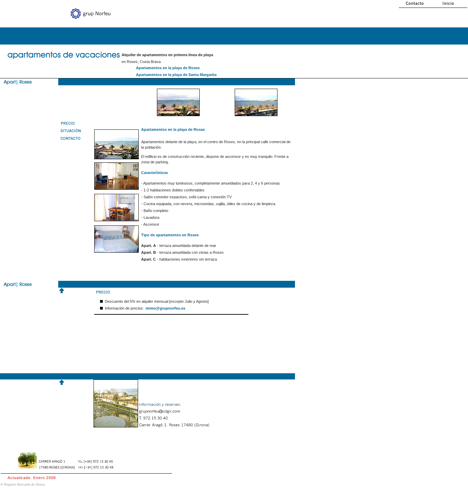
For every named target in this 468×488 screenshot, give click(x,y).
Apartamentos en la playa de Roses (168, 68)
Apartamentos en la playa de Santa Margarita (176, 75)
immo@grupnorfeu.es (165, 308)
